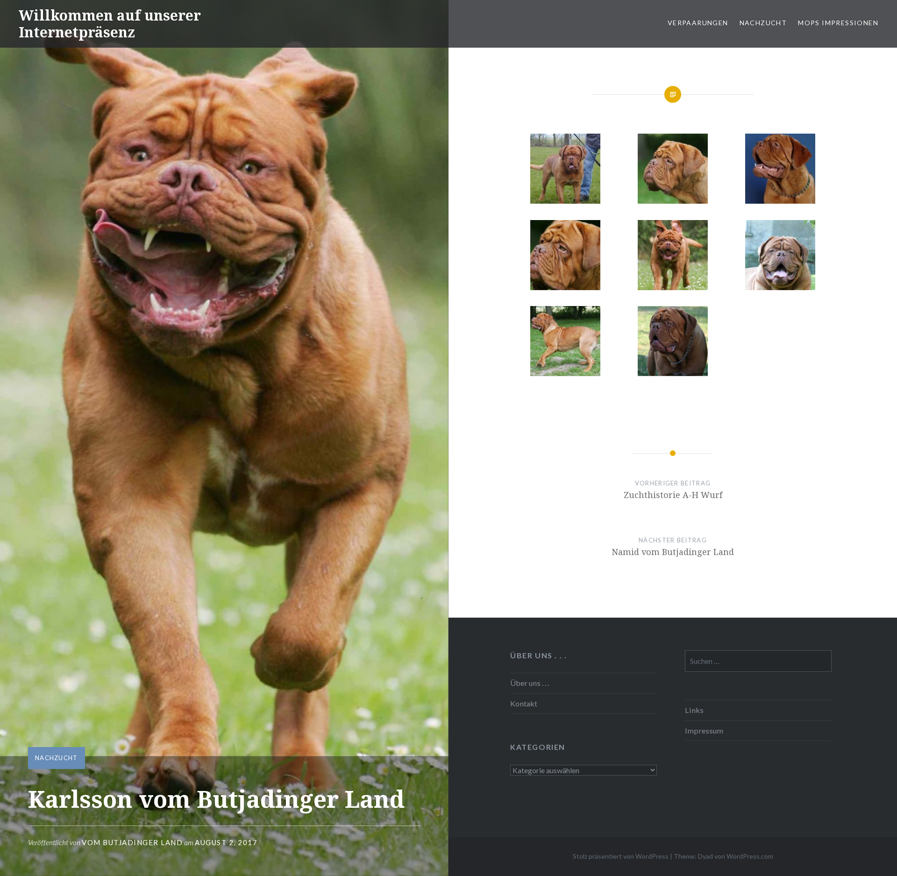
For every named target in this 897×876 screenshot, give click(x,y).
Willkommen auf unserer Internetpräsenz (110, 24)
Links (694, 709)
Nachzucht (763, 23)
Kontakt (523, 703)
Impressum (704, 730)
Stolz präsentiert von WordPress (621, 856)
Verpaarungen (698, 23)
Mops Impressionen (838, 23)
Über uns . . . (529, 682)
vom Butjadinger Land (132, 842)
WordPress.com (749, 856)
